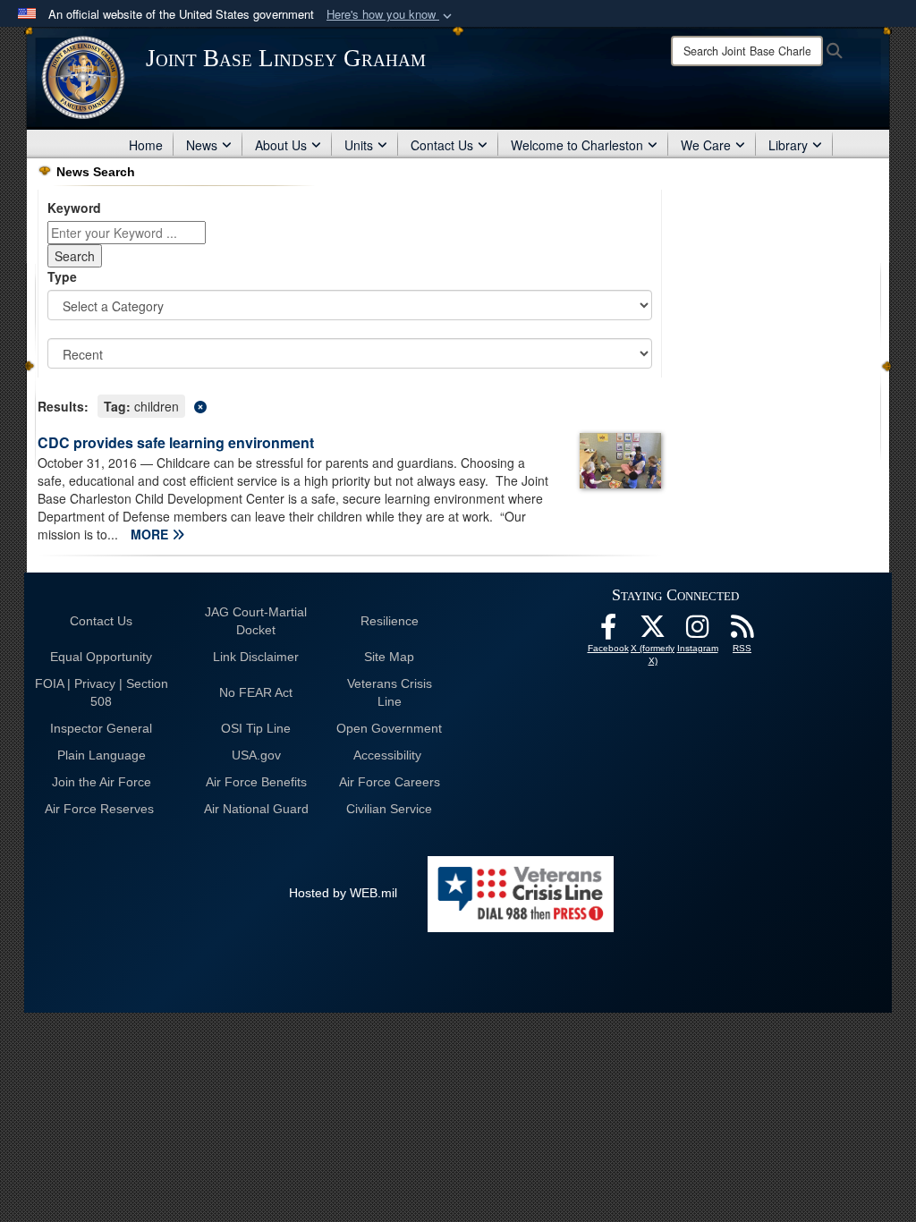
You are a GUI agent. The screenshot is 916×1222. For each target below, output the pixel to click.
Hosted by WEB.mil (343, 893)
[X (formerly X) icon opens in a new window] (653, 631)
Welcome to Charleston (577, 145)
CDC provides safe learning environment (176, 442)
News (201, 145)
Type (62, 276)
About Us (281, 145)
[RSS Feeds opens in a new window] (742, 631)
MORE (151, 534)
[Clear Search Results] (350, 405)
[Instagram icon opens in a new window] (697, 631)
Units (358, 145)
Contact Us (442, 145)
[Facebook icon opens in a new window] (608, 631)
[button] (391, 14)
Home (146, 145)
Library (788, 145)
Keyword (74, 207)
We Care (706, 145)
